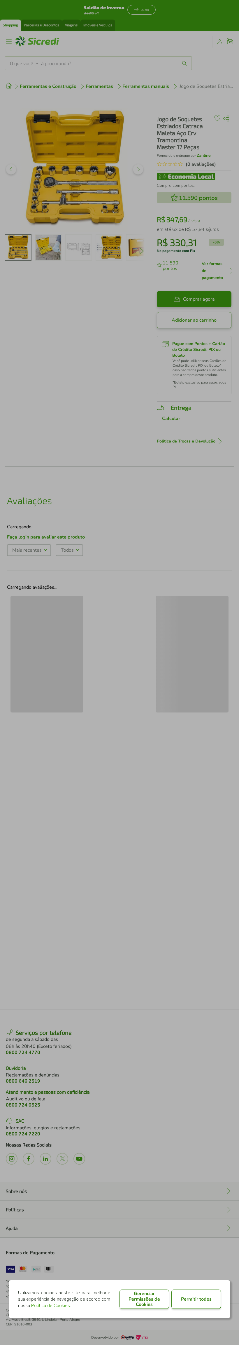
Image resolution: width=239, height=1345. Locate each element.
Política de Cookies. (51, 1305)
